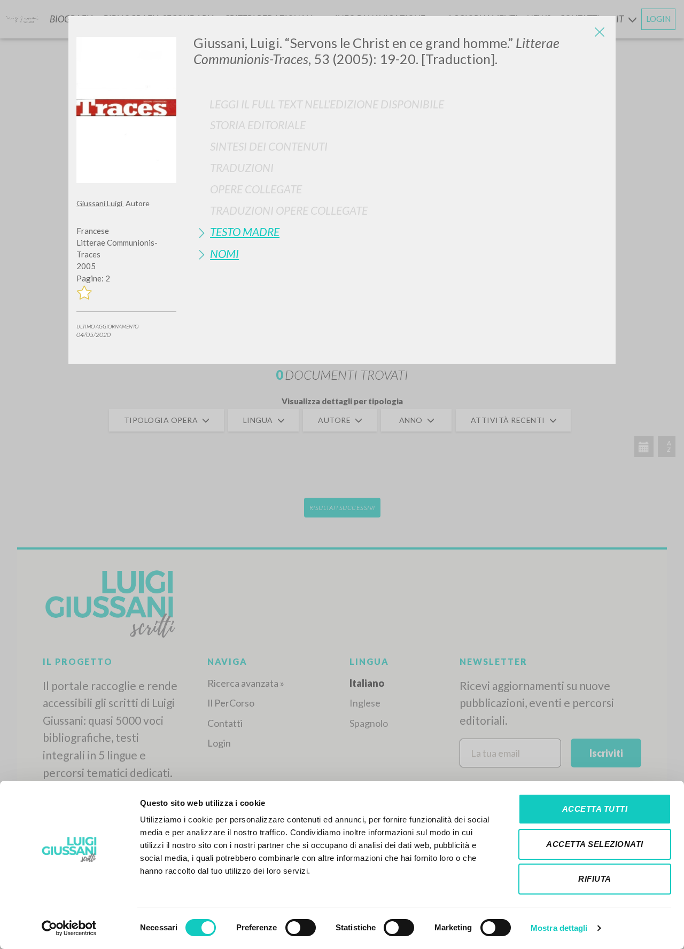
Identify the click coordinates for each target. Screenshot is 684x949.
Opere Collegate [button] (256, 189)
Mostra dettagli (559, 927)
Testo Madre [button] (244, 231)
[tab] (400, 125)
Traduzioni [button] (242, 167)
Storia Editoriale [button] (258, 125)
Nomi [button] (224, 253)
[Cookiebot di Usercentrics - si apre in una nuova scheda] (69, 928)
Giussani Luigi (100, 203)
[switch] (300, 927)
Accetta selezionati (594, 844)
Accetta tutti (595, 808)
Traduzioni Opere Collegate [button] (289, 210)
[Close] (599, 32)
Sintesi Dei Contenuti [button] (269, 146)
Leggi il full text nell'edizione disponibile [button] (326, 104)
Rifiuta (594, 878)
